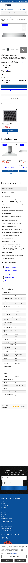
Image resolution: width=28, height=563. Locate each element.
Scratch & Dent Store (6, 530)
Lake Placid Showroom (6, 524)
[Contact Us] (21, 5)
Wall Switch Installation (11, 267)
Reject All (7, 560)
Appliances (3, 17)
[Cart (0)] (25, 5)
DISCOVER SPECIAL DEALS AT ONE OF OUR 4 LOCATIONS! (14, 1)
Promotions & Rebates (6, 511)
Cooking (9, 17)
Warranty (7, 280)
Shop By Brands (5, 512)
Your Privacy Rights (13, 556)
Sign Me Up (14, 488)
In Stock (3, 503)
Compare (10, 133)
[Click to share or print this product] (24, 25)
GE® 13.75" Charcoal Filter (7, 123)
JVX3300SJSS (8, 71)
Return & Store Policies (6, 518)
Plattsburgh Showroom (6, 526)
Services (3, 509)
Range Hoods (15, 17)
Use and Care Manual (11, 270)
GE (7, 70)
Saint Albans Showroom (6, 528)
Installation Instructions (11, 277)
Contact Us (3, 516)
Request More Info (15, 98)
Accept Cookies (20, 560)
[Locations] (17, 5)
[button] (2, 5)
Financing (3, 507)
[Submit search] (25, 13)
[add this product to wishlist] (24, 29)
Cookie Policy (14, 553)
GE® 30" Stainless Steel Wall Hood (9, 158)
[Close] (26, 546)
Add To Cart (14, 86)
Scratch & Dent (4, 505)
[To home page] (8, 5)
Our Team (3, 514)
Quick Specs (8, 274)
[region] (14, 553)
